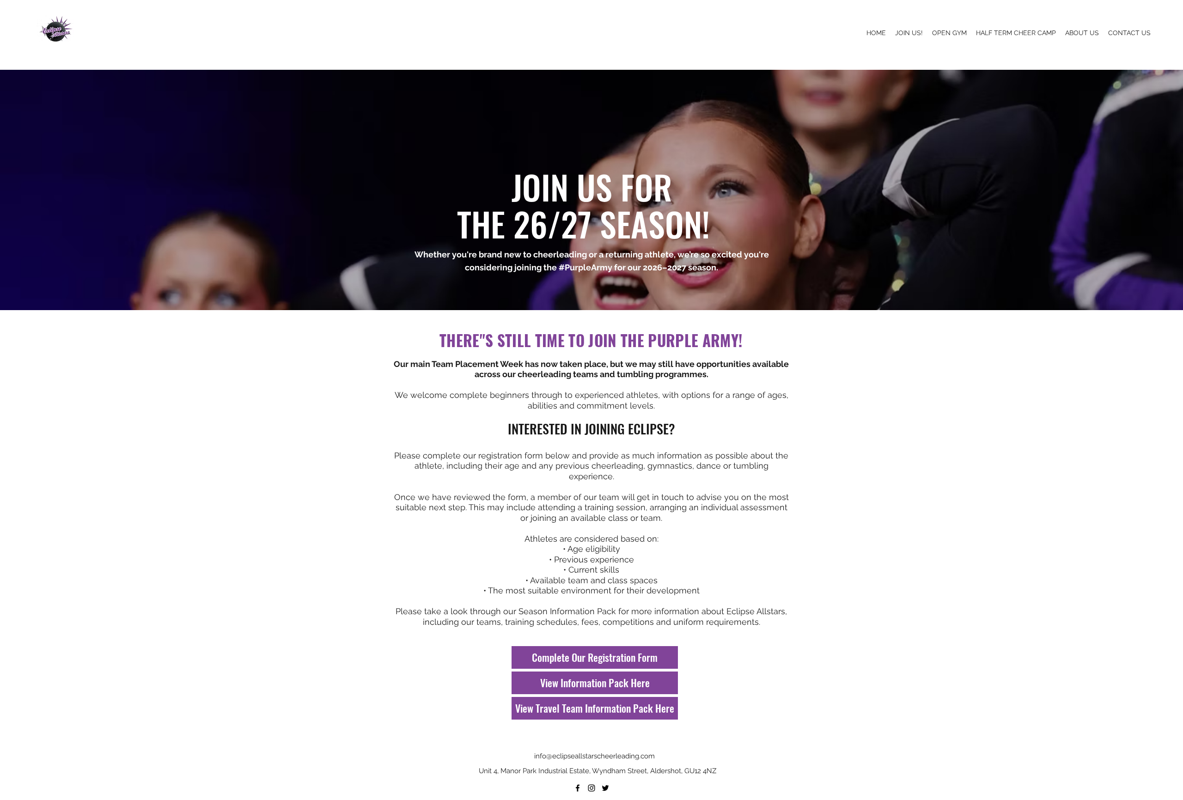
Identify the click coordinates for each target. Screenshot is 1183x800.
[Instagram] (591, 788)
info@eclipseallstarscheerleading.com (594, 756)
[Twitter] (605, 788)
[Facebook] (577, 788)
